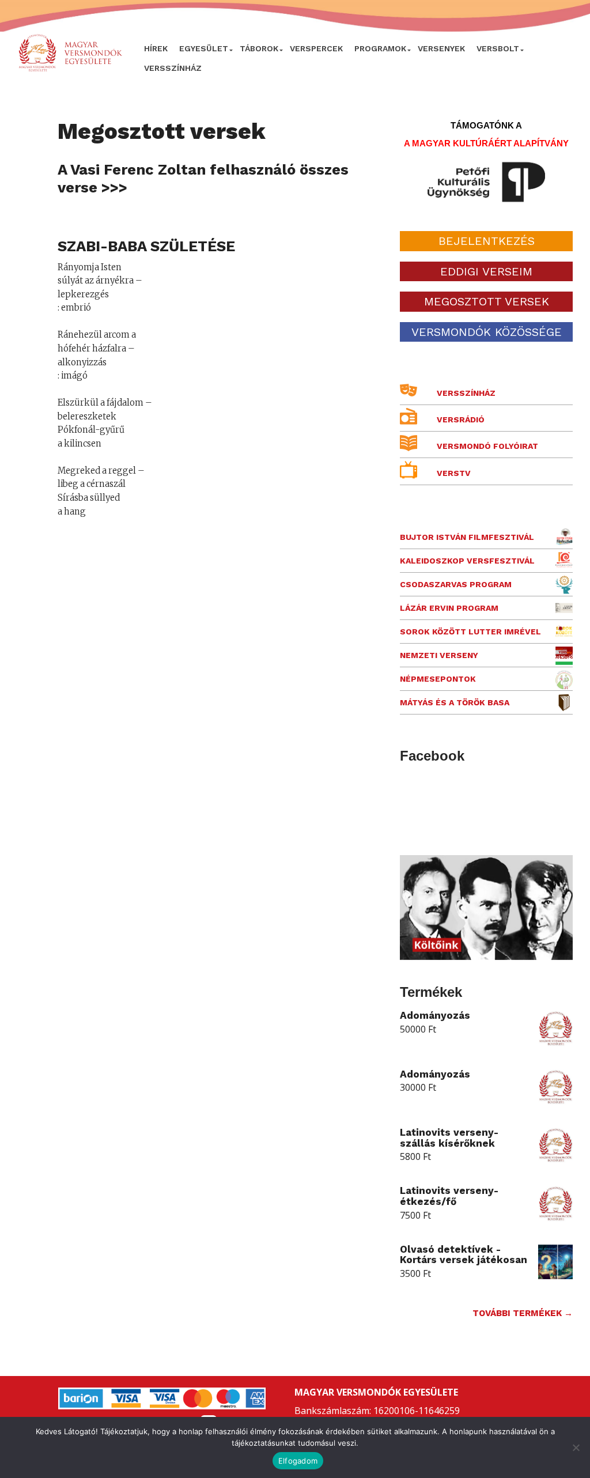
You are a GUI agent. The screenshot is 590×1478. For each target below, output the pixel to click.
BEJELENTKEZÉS (486, 241)
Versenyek (441, 48)
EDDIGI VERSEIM (486, 271)
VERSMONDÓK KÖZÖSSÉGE (486, 332)
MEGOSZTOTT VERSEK (486, 301)
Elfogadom (297, 1460)
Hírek (156, 48)
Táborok (259, 48)
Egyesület (203, 48)
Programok (380, 48)
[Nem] (575, 1447)
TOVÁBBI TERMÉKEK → (522, 1313)
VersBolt (497, 48)
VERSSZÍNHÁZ (173, 68)
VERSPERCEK (316, 48)
